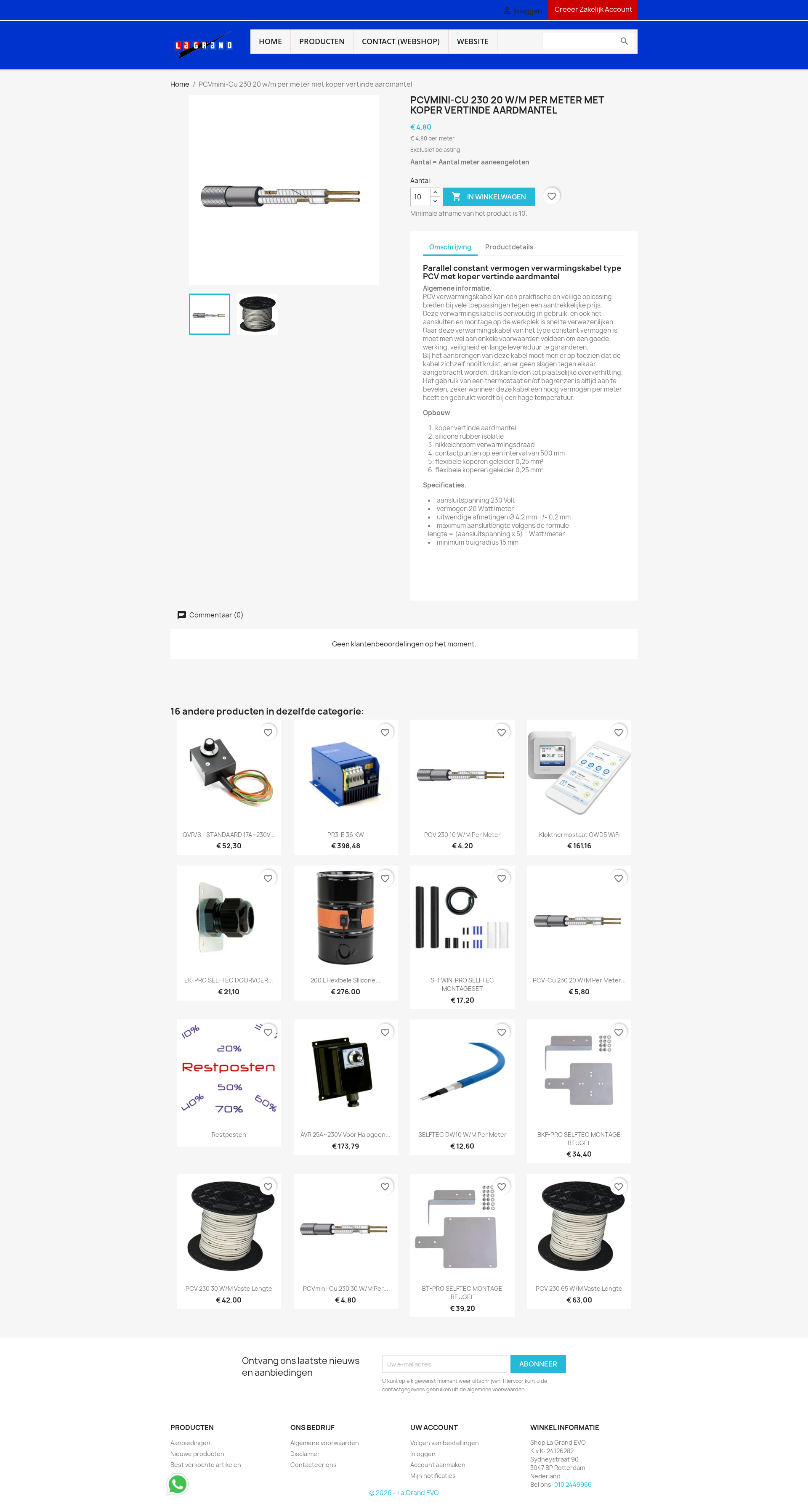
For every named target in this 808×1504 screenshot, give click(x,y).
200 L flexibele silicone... (345, 980)
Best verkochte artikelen (205, 1465)
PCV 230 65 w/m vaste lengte (579, 1288)
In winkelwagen (489, 196)
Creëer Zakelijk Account (593, 9)
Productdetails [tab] (509, 247)
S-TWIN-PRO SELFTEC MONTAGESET (462, 984)
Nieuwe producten (197, 1454)
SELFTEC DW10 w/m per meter (462, 1135)
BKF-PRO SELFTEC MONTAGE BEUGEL (579, 1139)
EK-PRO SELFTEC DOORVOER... (228, 980)
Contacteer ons (313, 1465)
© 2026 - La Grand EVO (404, 1492)
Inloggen (423, 1454)
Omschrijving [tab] (450, 247)
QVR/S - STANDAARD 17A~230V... (229, 835)
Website (473, 41)
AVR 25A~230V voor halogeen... (345, 1135)
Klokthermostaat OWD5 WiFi (579, 835)
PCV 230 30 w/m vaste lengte (229, 1288)
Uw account (434, 1427)
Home (270, 41)
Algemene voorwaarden (324, 1443)
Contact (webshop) (401, 41)
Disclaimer (305, 1454)
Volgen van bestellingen (444, 1443)
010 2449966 (573, 1484)
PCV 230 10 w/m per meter (462, 835)
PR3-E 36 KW (345, 835)
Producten (322, 41)
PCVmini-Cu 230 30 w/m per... (345, 1288)
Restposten (229, 1135)
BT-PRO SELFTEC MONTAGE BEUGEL (462, 1292)
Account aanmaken (437, 1465)
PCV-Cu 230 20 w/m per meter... (579, 980)
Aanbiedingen (190, 1443)
